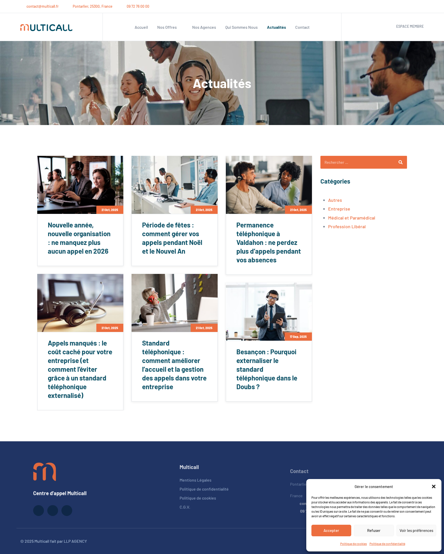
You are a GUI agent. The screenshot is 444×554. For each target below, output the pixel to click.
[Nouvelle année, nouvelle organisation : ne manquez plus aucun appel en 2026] (80, 185)
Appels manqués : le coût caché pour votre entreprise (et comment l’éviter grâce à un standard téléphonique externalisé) (80, 369)
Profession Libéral (347, 226)
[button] (433, 486)
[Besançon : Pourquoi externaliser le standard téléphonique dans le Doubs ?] (269, 312)
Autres (335, 200)
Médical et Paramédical (351, 218)
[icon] (403, 6)
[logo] (44, 470)
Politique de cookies (353, 544)
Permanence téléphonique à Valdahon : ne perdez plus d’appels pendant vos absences (268, 242)
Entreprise (339, 209)
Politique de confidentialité (387, 544)
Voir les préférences (416, 530)
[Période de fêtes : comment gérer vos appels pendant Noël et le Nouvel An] (175, 185)
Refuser (374, 530)
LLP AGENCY (75, 541)
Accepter (331, 530)
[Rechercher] (400, 162)
